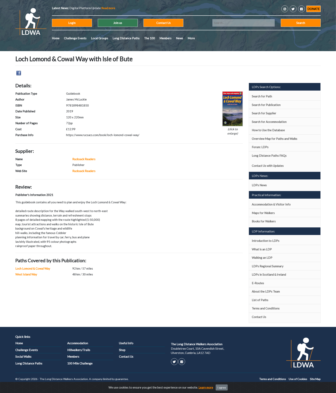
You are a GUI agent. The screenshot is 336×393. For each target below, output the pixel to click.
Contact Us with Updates (268, 165)
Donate (313, 8)
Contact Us (163, 22)
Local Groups (99, 38)
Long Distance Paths (126, 38)
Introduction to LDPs (265, 240)
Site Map (315, 379)
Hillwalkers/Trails (78, 350)
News (179, 38)
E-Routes (258, 283)
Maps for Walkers (263, 213)
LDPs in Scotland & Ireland (269, 274)
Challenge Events (75, 38)
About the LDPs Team (266, 291)
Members (165, 38)
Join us (117, 22)
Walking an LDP (262, 257)
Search (300, 22)
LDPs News (259, 185)
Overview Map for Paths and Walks (274, 138)
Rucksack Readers (83, 159)
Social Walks (23, 356)
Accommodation (77, 343)
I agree (221, 387)
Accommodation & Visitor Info (271, 204)
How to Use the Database (268, 130)
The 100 (149, 38)
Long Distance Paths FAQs (269, 155)
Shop (122, 350)
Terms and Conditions (266, 308)
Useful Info (126, 343)
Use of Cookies (298, 379)
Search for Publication (266, 105)
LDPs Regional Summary (268, 266)
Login (72, 22)
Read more (108, 8)
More (191, 38)
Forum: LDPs (260, 147)
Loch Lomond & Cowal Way (32, 268)
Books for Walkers (264, 221)
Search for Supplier (264, 113)
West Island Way (26, 274)
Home (56, 38)
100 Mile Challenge (80, 363)
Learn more (206, 387)
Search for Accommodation (269, 121)
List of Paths (260, 300)
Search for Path (262, 96)
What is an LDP (262, 249)
